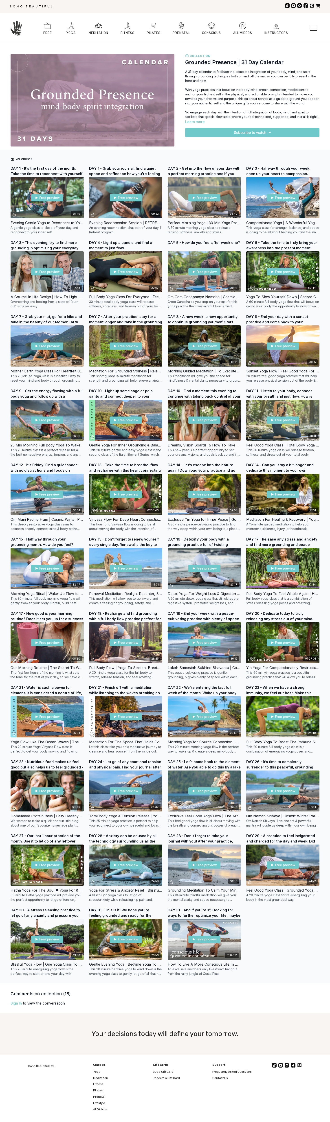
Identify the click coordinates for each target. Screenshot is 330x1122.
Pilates (98, 1090)
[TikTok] (287, 5)
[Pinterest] (312, 5)
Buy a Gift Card (163, 1071)
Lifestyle (99, 1103)
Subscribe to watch (250, 132)
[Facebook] (306, 5)
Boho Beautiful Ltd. (41, 1066)
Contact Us (220, 1078)
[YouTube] (293, 5)
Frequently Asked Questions (232, 1071)
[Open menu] (313, 28)
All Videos (100, 1109)
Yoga (96, 1071)
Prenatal (99, 1096)
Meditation (100, 1078)
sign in (16, 1003)
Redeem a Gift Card (166, 1078)
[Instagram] (299, 5)
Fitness (98, 1084)
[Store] (318, 5)
